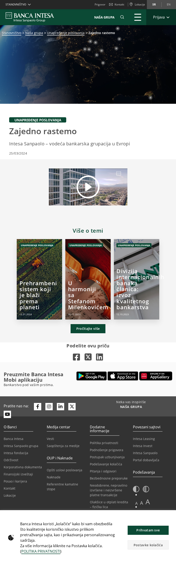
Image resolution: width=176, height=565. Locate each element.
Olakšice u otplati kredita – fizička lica (109, 504)
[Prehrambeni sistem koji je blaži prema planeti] (39, 279)
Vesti (50, 439)
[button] (122, 17)
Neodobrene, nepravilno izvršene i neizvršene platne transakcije (108, 490)
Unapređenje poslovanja (66, 33)
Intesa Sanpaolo (145, 453)
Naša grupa (34, 33)
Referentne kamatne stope (62, 486)
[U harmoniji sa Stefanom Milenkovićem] (88, 279)
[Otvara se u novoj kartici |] (76, 357)
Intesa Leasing (144, 439)
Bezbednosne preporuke (109, 478)
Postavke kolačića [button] (148, 545)
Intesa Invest (142, 446)
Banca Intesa (13, 439)
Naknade (53, 477)
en (168, 4)
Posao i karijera (15, 481)
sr (154, 4)
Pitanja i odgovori (103, 471)
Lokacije (10, 495)
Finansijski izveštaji (18, 474)
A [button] (136, 503)
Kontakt (119, 4)
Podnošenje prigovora (106, 450)
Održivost (11, 460)
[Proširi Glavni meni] (138, 17)
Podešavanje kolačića (106, 464)
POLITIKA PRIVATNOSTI (40, 551)
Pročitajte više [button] (88, 328)
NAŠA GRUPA (104, 17)
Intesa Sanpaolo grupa (21, 446)
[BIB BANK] (33, 17)
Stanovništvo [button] (16, 4)
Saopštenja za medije (63, 446)
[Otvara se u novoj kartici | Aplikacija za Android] (91, 376)
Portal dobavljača (146, 460)
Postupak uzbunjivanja (107, 457)
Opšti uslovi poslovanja (64, 470)
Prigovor (100, 4)
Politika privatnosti (104, 443)
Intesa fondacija (16, 453)
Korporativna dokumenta (23, 467)
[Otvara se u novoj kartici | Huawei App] (155, 376)
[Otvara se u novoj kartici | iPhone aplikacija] (122, 376)
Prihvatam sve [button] (148, 530)
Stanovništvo (11, 33)
